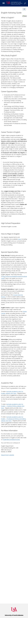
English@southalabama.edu (11, 439)
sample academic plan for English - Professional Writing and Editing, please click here (13, 419)
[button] (25, 3)
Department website (7, 455)
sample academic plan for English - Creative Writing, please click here (12, 406)
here (19, 239)
